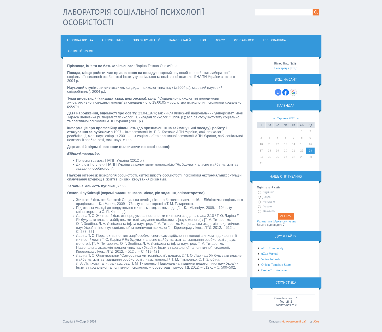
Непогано (268, 201)
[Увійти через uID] (278, 92)
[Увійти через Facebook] (285, 92)
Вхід (294, 68)
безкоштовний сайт (295, 321)
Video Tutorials (271, 259)
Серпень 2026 (286, 118)
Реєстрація (281, 68)
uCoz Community (272, 248)
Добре (266, 197)
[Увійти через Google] (293, 92)
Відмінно (268, 192)
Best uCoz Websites (274, 270)
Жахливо (268, 211)
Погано (267, 206)
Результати (264, 221)
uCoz (316, 321)
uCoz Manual (269, 253)
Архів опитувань (285, 221)
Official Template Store (276, 264)
